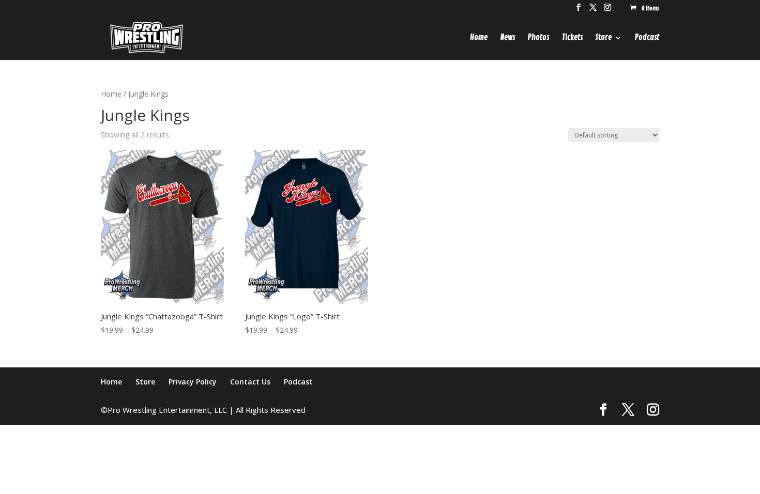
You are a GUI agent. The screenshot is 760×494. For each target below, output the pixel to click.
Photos (538, 38)
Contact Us (250, 382)
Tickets (572, 38)
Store (604, 38)
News (507, 38)
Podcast (647, 38)
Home (479, 38)
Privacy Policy (193, 382)
